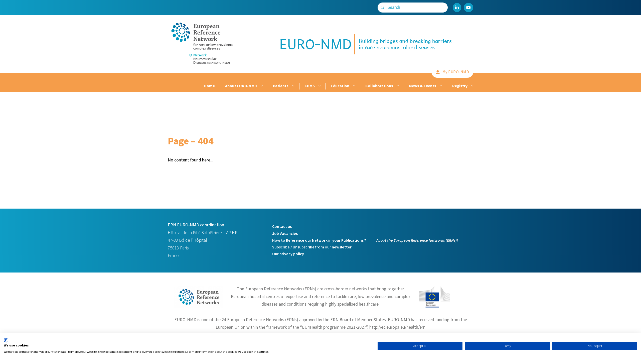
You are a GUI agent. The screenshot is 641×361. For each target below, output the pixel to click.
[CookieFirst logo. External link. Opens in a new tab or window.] (6, 340)
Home (209, 86)
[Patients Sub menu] (292, 86)
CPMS (309, 86)
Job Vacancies (285, 233)
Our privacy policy (288, 254)
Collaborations (379, 86)
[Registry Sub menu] (471, 86)
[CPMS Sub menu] (318, 86)
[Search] (383, 8)
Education (340, 86)
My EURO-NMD (455, 72)
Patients (280, 86)
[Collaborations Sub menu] (397, 86)
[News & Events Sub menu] (440, 86)
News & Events (422, 86)
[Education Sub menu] (353, 86)
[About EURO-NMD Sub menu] (261, 86)
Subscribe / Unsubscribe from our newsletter (312, 247)
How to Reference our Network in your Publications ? (319, 240)
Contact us (282, 226)
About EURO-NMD (241, 86)
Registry (459, 86)
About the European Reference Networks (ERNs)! (417, 240)
